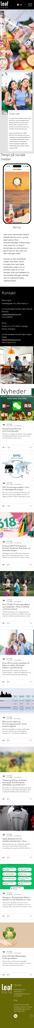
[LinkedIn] (15, 1016)
